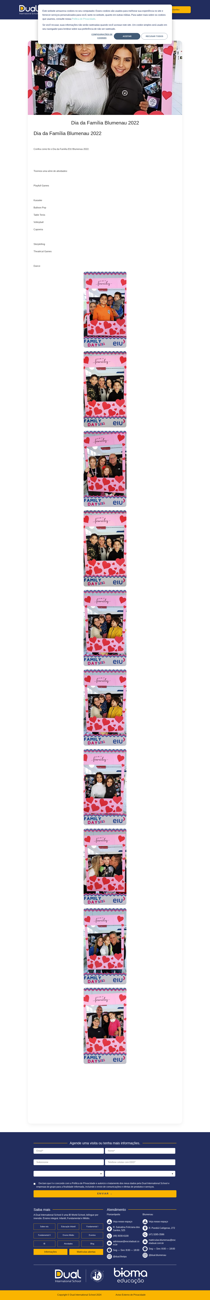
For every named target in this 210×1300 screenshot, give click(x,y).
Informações (50, 1252)
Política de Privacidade (83, 19)
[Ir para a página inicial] (28, 9)
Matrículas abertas (86, 1252)
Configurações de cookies (101, 36)
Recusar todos (154, 36)
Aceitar (127, 36)
